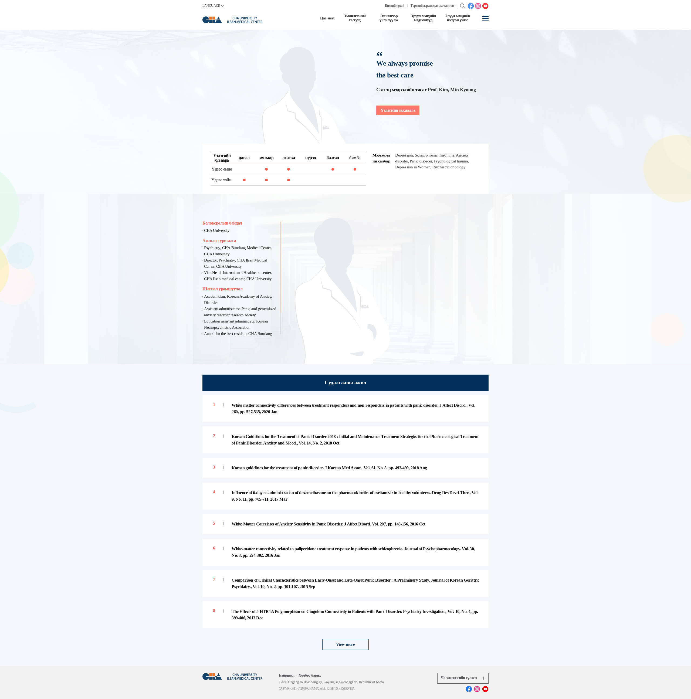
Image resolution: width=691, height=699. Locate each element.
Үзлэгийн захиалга (398, 110)
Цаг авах (327, 18)
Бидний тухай (394, 6)
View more (345, 644)
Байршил (286, 675)
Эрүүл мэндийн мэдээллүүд (423, 18)
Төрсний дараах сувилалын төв (432, 6)
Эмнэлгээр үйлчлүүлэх (389, 18)
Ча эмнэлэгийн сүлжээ (459, 678)
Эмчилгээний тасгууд (355, 18)
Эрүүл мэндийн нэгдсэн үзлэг (457, 18)
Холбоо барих (310, 675)
